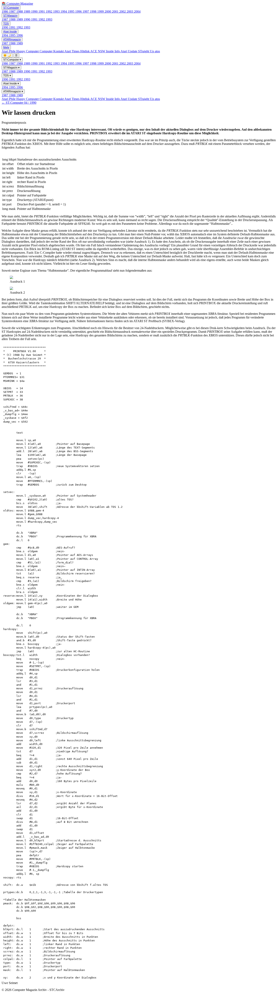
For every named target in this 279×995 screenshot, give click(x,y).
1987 (12, 11)
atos (157, 51)
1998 (93, 11)
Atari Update (129, 51)
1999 (101, 11)
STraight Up (146, 51)
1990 (34, 11)
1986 (5, 11)
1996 (79, 11)
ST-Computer (11, 7)
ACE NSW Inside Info (105, 51)
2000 (108, 11)
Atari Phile (9, 51)
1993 (56, 11)
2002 (123, 11)
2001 (115, 11)
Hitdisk (85, 51)
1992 (49, 11)
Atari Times (72, 51)
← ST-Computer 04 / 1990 (19, 102)
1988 (20, 11)
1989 (27, 11)
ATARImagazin (12, 39)
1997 (86, 11)
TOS (6, 23)
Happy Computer (28, 51)
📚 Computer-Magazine (17, 3)
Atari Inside (10, 31)
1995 (71, 11)
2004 (137, 11)
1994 (64, 11)
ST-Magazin (10, 15)
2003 (130, 11)
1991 (42, 11)
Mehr (6, 47)
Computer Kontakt (52, 51)
